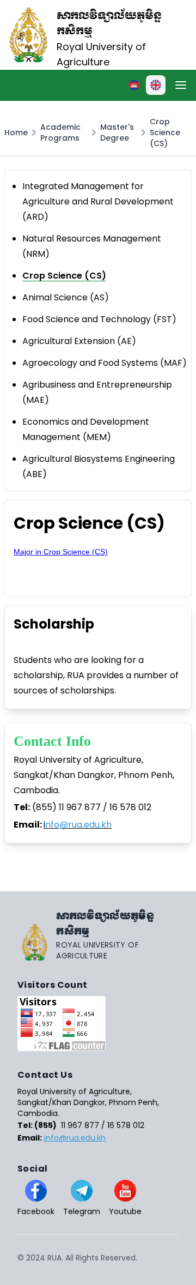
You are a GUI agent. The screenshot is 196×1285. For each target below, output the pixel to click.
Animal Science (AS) (65, 297)
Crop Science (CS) (165, 132)
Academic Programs (60, 132)
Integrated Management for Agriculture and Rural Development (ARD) (98, 201)
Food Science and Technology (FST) (99, 319)
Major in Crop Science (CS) (61, 551)
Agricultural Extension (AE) (79, 341)
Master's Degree (117, 132)
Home (16, 132)
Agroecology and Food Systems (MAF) (104, 363)
